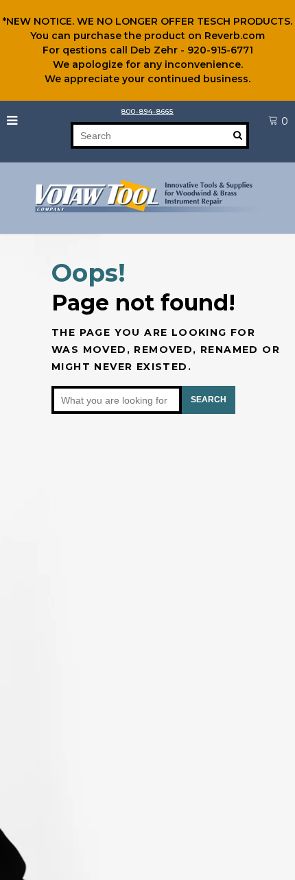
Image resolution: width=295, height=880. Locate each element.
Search (208, 399)
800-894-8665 (147, 111)
